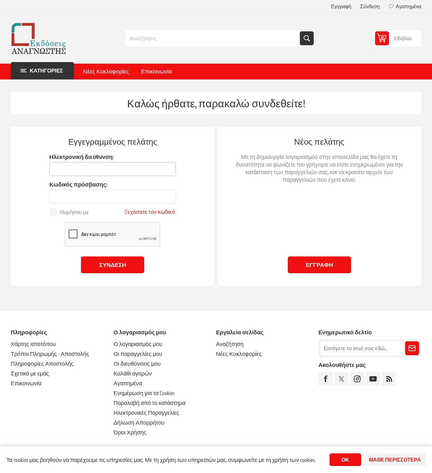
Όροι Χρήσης (130, 432)
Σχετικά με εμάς (30, 373)
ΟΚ (345, 460)
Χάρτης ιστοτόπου (33, 344)
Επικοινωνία (156, 71)
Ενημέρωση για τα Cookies (144, 393)
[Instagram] (357, 379)
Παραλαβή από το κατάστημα (149, 403)
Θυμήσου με (74, 212)
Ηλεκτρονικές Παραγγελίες (146, 412)
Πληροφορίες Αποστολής (42, 363)
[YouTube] (373, 379)
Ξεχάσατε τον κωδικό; (150, 211)
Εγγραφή (341, 6)
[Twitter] (341, 379)
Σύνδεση (370, 6)
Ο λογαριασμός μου (138, 344)
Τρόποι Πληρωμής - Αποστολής (50, 353)
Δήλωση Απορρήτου (139, 422)
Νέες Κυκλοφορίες (106, 71)
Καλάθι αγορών (133, 373)
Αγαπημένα (128, 383)
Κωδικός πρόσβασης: (78, 184)
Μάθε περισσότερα (395, 460)
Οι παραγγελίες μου (138, 353)
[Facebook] (325, 379)
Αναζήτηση (307, 38)
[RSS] (389, 379)
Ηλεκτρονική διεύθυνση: (81, 157)
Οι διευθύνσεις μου (137, 363)
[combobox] (213, 38)
